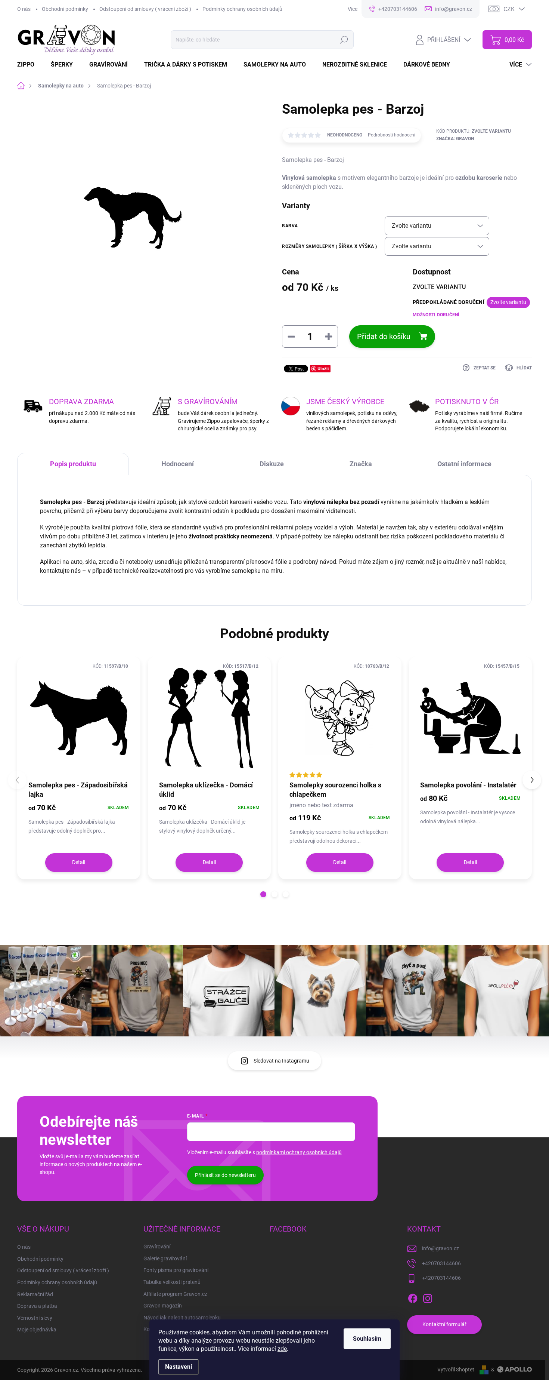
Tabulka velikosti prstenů (172, 1282)
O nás (24, 9)
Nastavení (178, 1366)
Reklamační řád (35, 1294)
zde (282, 1348)
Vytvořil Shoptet (455, 1370)
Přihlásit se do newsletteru (225, 1175)
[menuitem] (30, 64)
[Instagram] (427, 1297)
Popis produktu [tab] (73, 464)
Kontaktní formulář (444, 1324)
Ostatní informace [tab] (464, 464)
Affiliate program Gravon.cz (175, 1294)
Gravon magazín (162, 1306)
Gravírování (156, 1247)
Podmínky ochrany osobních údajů (242, 9)
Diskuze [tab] (272, 464)
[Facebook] (412, 1297)
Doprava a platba (37, 1306)
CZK (509, 9)
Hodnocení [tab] (177, 464)
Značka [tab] (361, 464)
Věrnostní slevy (34, 1318)
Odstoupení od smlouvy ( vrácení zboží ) (145, 9)
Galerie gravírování (165, 1258)
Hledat (344, 40)
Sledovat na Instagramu (281, 1061)
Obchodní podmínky (65, 9)
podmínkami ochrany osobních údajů (299, 1152)
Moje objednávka (36, 1330)
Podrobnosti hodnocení (391, 135)
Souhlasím (367, 1338)
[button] (263, 894)
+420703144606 (441, 1263)
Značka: (455, 138)
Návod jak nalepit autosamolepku (182, 1318)
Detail (78, 862)
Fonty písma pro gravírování (175, 1270)
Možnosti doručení (436, 314)
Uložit (323, 368)
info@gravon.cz (440, 1248)
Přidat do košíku (383, 336)
